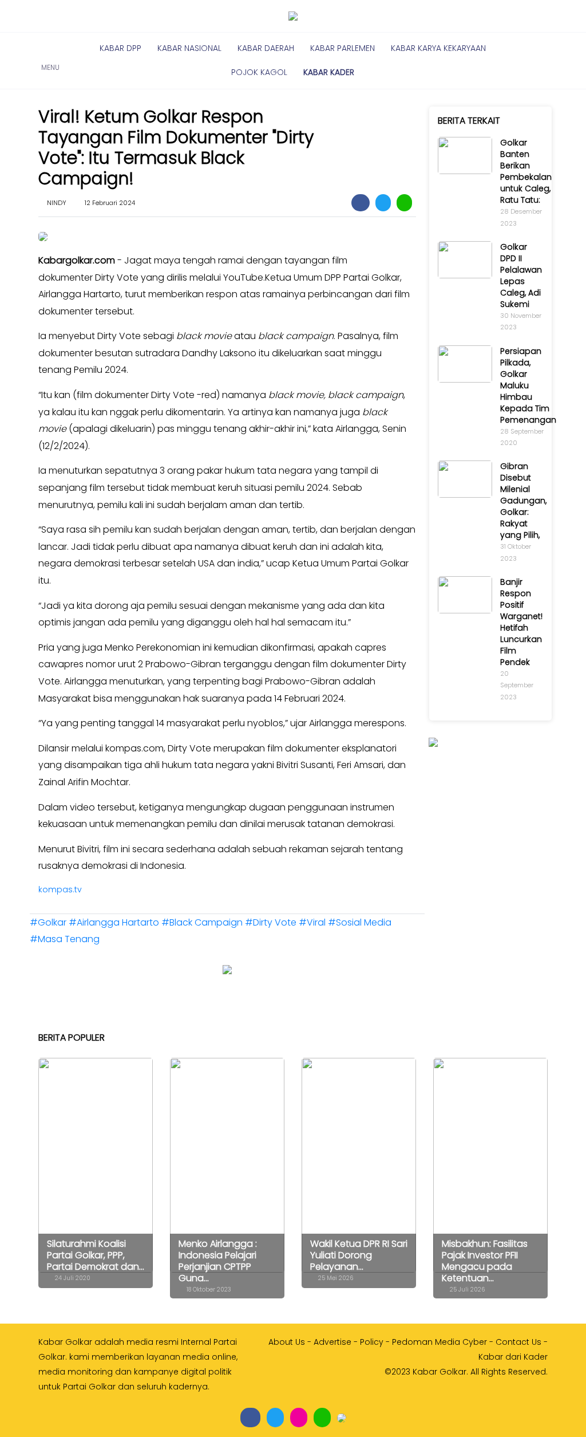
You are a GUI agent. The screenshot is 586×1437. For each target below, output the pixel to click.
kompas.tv (60, 889)
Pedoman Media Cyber (439, 1342)
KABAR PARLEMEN (342, 48)
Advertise (332, 1342)
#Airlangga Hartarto (115, 922)
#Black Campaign (203, 922)
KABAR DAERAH (265, 48)
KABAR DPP (120, 48)
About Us (286, 1342)
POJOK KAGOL (259, 72)
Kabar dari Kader (513, 1357)
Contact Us (518, 1342)
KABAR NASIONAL (189, 48)
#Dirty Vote (272, 922)
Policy (371, 1342)
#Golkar (49, 922)
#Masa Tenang (65, 939)
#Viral (313, 922)
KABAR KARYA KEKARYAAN (438, 48)
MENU (50, 61)
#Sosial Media (359, 922)
